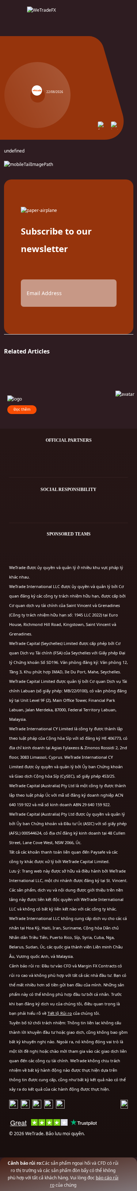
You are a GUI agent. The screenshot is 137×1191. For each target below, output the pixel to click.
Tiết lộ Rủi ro (59, 1013)
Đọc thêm (22, 409)
